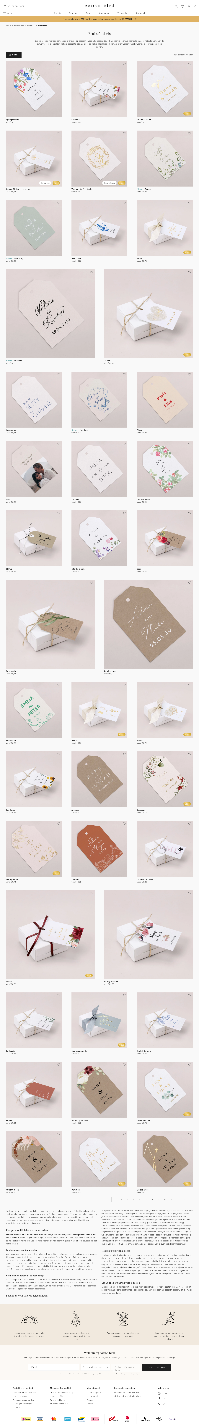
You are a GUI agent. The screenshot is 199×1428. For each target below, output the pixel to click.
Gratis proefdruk (57, 1396)
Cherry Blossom (111, 982)
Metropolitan (12, 879)
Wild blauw (76, 258)
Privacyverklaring (57, 1400)
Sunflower (10, 810)
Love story (18, 258)
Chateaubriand (143, 499)
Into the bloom (77, 569)
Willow (74, 740)
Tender (140, 740)
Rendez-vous (110, 671)
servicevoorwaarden (112, 1374)
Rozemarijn (11, 671)
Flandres (75, 879)
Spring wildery (12, 120)
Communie (104, 13)
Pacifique (83, 430)
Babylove (18, 361)
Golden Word (143, 1190)
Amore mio (11, 740)
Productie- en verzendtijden (25, 1393)
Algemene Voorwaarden (23, 1400)
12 (177, 1199)
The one (108, 361)
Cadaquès (10, 1051)
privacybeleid (97, 1374)
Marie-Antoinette (79, 1051)
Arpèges (75, 810)
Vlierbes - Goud (144, 120)
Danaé (148, 189)
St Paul (9, 569)
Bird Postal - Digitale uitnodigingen (129, 1396)
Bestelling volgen (20, 1396)
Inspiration (11, 430)
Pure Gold (75, 1190)
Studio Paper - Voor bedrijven (127, 1393)
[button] (136, 19)
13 (184, 1199)
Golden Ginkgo (12, 189)
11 (171, 1199)
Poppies (9, 1120)
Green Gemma (143, 1120)
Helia (139, 258)
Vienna (74, 189)
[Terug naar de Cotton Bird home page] (99, 9)
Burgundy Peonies (79, 1120)
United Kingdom (94, 1393)
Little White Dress (145, 879)
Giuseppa (141, 810)
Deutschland (92, 1396)
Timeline (75, 499)
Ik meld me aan (156, 1367)
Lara (8, 499)
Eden (139, 569)
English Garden (144, 1051)
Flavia (140, 430)
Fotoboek (140, 13)
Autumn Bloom (12, 1190)
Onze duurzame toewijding (61, 1393)
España (90, 1404)
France (90, 1400)
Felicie (9, 982)
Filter (15, 55)
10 (165, 1199)
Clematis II (76, 120)
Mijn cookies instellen (59, 1404)
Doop (88, 13)
